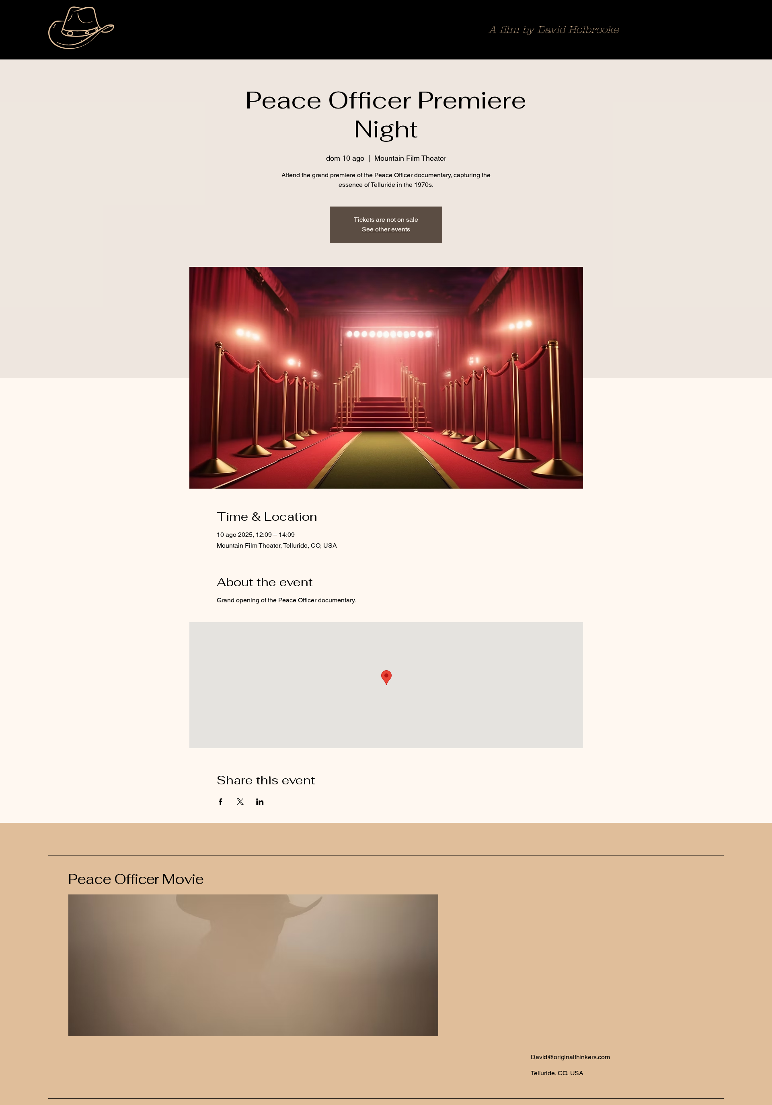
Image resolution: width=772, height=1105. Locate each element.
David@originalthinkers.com (570, 1057)
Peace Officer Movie (135, 879)
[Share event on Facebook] (220, 801)
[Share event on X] (240, 801)
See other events (386, 229)
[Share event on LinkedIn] (260, 801)
